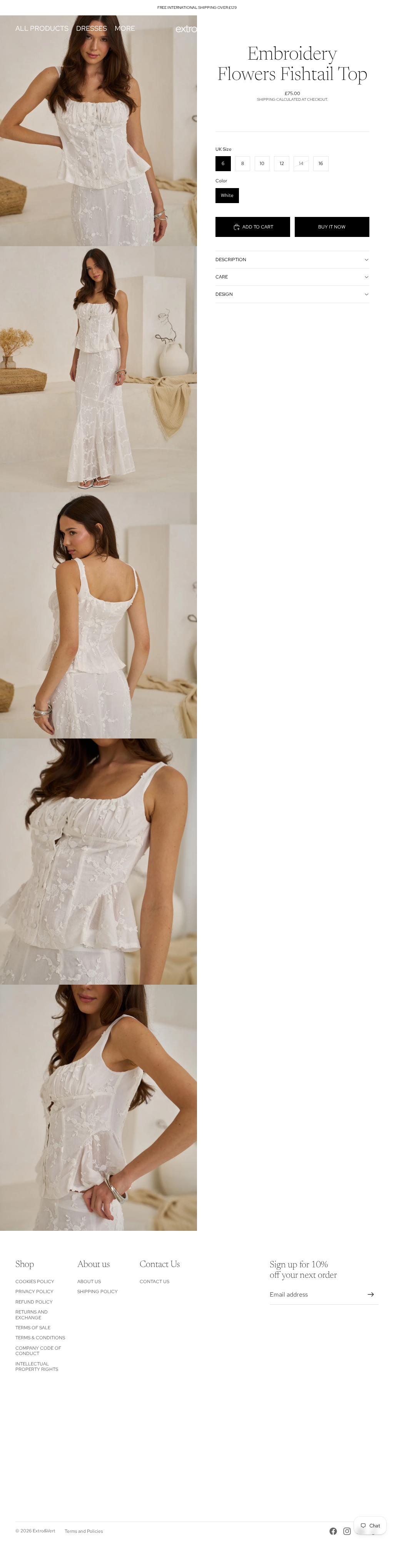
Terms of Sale (32, 1328)
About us (89, 1282)
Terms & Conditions (40, 1338)
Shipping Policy (97, 1292)
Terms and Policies (84, 1531)
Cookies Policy (34, 1282)
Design (224, 294)
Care (221, 277)
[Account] (353, 28)
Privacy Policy (34, 1292)
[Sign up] (371, 1294)
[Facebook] (333, 1531)
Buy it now (332, 227)
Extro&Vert (44, 1531)
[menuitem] (125, 28)
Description (230, 260)
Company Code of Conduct (38, 1351)
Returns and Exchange (31, 1314)
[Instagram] (347, 1531)
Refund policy (34, 1302)
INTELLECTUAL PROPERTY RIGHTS (36, 1366)
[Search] (337, 28)
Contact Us (154, 1282)
